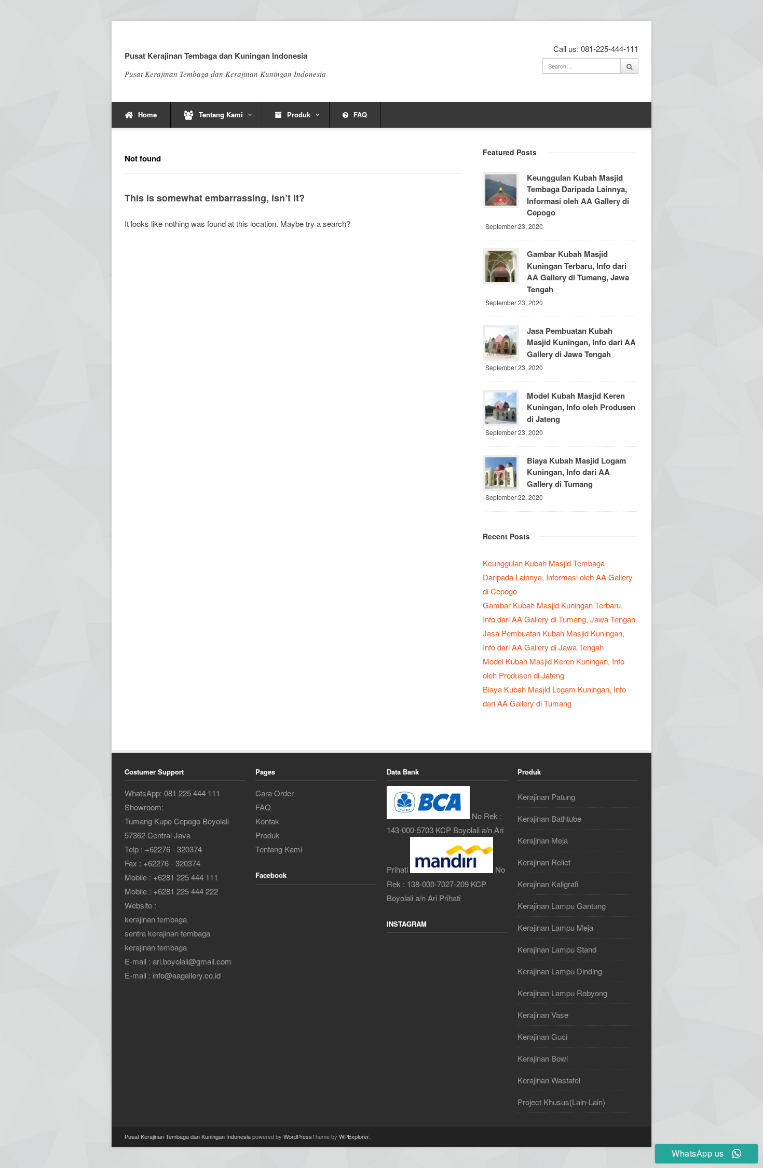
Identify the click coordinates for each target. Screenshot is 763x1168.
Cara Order (274, 792)
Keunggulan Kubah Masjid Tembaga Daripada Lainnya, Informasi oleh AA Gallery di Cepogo (578, 195)
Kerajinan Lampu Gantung (561, 905)
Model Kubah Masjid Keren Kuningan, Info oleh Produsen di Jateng (581, 407)
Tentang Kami (221, 114)
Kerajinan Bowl (542, 1058)
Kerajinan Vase (542, 1014)
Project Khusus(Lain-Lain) (561, 1101)
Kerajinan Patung (546, 796)
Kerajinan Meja (542, 840)
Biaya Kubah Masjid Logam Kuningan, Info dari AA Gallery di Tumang (576, 472)
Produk (298, 114)
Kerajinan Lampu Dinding (559, 971)
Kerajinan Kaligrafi (548, 883)
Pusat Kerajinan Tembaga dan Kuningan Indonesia (216, 55)
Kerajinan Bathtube (549, 818)
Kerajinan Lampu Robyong (562, 992)
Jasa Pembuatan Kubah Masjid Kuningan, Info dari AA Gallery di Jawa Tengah (581, 342)
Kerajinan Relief (543, 862)
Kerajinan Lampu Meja (555, 927)
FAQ (360, 114)
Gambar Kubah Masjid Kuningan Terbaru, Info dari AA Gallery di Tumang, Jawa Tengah (578, 271)
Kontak (267, 821)
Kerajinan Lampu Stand (556, 949)
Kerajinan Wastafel (548, 1080)
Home (147, 114)
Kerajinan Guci (542, 1036)
